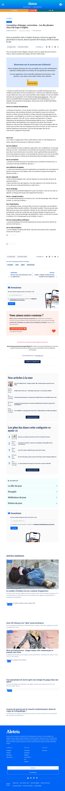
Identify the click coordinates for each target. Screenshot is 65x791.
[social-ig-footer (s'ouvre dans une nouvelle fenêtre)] (37, 778)
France (9, 561)
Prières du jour (15, 503)
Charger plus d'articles (32, 417)
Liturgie (10, 604)
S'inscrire (11, 303)
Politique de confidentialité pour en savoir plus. (23, 299)
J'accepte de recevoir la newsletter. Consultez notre (23, 299)
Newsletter (27, 750)
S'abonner (33, 768)
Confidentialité (37, 785)
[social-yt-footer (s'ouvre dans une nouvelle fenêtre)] (28, 778)
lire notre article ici (41, 97)
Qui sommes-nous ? (25, 783)
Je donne (32, 10)
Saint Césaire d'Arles (37, 7)
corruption (10, 265)
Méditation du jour (17, 497)
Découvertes (9, 757)
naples (22, 265)
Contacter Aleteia (17, 785)
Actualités (9, 18)
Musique (10, 632)
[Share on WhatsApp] (58, 47)
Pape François (30, 265)
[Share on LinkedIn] (49, 47)
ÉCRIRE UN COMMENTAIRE (32, 361)
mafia (16, 265)
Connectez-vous (39, 355)
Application (27, 752)
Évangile (12, 491)
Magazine (26, 755)
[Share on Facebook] (46, 47)
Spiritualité (9, 755)
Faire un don (32, 83)
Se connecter (33, 772)
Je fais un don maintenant (17, 328)
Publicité (26, 761)
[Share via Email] (55, 47)
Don (25, 759)
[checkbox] (8, 298)
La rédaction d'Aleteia (24, 30)
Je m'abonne (14, 10)
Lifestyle (8, 752)
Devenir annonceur (45, 783)
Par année (44, 750)
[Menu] (12, 4)
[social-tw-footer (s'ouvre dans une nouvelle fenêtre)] (34, 778)
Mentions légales (35, 783)
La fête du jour (15, 486)
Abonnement (27, 757)
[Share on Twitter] (52, 47)
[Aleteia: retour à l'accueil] (32, 3)
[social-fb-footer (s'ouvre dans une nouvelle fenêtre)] (31, 778)
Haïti (9, 661)
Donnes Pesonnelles (28, 785)
